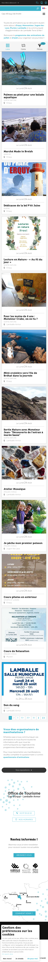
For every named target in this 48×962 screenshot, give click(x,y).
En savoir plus (7, 954)
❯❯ (43, 718)
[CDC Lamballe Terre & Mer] (15, 868)
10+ (22, 718)
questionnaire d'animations (16, 757)
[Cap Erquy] (24, 795)
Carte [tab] (23, 49)
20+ (28, 718)
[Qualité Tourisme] (26, 868)
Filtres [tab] (39, 49)
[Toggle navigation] (44, 13)
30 (34, 718)
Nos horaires (25, 819)
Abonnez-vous (24, 855)
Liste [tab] (8, 49)
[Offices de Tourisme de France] (35, 868)
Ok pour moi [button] (32, 959)
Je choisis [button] (19, 959)
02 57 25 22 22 (25, 813)
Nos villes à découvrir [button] (9, 3)
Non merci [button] (7, 959)
